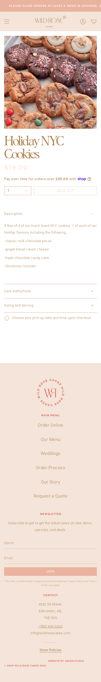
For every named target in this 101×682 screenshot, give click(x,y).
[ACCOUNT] (83, 21)
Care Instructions (17, 291)
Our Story (50, 482)
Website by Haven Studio (66, 661)
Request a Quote (51, 496)
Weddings (51, 453)
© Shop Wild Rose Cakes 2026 (25, 666)
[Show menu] (7, 21)
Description (13, 214)
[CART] (94, 21)
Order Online (50, 425)
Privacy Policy (74, 581)
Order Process (51, 467)
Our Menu (51, 439)
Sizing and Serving (18, 305)
